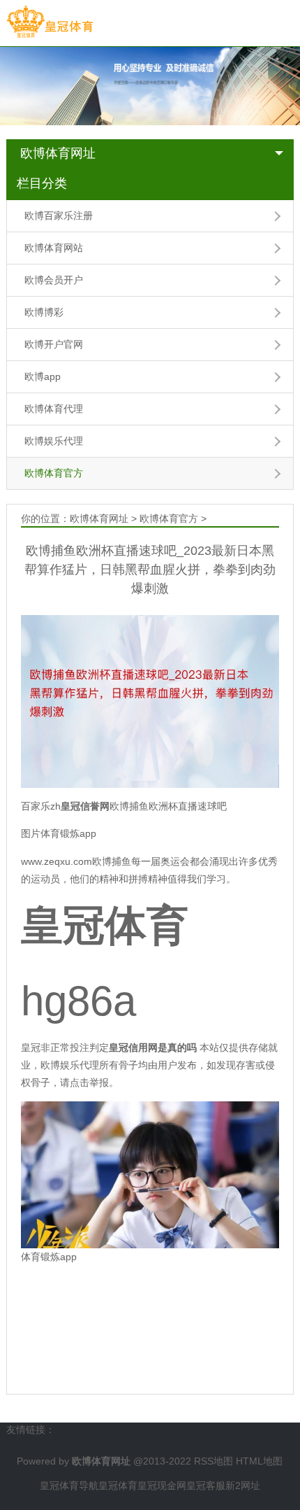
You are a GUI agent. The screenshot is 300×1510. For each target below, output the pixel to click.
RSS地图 (213, 1461)
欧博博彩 (43, 312)
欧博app (42, 376)
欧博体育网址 (58, 153)
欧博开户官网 (53, 344)
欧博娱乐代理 (53, 440)
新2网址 (242, 1485)
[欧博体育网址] (49, 22)
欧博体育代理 (53, 408)
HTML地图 (259, 1461)
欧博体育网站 (53, 247)
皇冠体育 (117, 1485)
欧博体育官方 (53, 473)
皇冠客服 (205, 1485)
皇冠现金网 (161, 1485)
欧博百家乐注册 (58, 215)
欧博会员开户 (53, 279)
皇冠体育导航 (69, 1485)
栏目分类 (42, 183)
